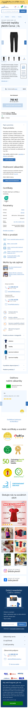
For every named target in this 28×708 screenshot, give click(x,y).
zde (15, 699)
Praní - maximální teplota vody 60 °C (15, 239)
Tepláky (20, 16)
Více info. (16, 174)
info (16, 89)
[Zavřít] (27, 2)
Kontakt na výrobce (8, 230)
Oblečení (7, 16)
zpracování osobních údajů (17, 628)
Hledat (23, 11)
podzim (20, 221)
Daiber (22, 209)
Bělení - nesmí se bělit (12, 243)
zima (23, 221)
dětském (5, 156)
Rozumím (13, 703)
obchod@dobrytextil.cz (14, 291)
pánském (21, 154)
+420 (13, 287)
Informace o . (14, 628)
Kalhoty (13, 16)
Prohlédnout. (22, 2)
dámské (22, 212)
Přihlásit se (21, 624)
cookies (22, 690)
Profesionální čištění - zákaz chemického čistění (13, 256)
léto (17, 221)
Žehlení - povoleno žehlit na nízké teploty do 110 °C (15, 252)
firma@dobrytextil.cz (13, 304)
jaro (14, 221)
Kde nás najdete (15, 664)
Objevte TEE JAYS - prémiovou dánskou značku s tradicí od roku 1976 (16, 274)
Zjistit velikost (9, 159)
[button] (25, 42)
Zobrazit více (4, 81)
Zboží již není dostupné (13, 105)
